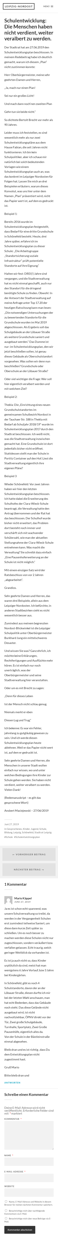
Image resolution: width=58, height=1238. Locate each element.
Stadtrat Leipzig (43, 832)
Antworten (12, 1082)
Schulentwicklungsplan (28, 837)
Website (9, 1186)
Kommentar (13, 1119)
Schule (9, 837)
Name (8, 1155)
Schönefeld (28, 832)
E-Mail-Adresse (14, 1172)
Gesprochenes (14, 828)
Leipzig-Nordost (19, 6)
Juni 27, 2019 (11, 824)
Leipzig (17, 832)
